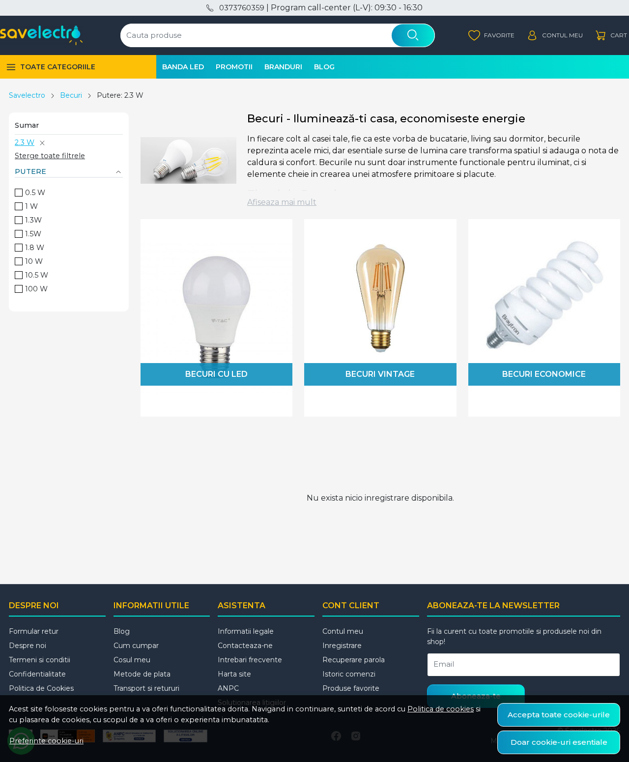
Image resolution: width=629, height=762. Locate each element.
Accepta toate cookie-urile (559, 714)
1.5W (33, 233)
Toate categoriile (57, 66)
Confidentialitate (37, 674)
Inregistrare (342, 645)
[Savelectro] (41, 35)
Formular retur (33, 631)
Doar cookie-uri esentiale (559, 742)
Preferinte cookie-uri (46, 740)
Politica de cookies (440, 709)
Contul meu (342, 631)
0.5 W (35, 192)
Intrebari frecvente (250, 659)
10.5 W (36, 275)
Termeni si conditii (39, 659)
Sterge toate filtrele (50, 155)
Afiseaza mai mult (281, 202)
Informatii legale (246, 631)
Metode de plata (142, 674)
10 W (34, 261)
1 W (31, 206)
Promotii (234, 66)
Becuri (71, 95)
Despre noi (27, 645)
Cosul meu (132, 659)
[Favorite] (491, 36)
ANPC (228, 688)
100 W (36, 288)
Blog (324, 66)
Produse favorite (350, 688)
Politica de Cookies (41, 688)
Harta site (234, 674)
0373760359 (241, 7)
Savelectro (27, 95)
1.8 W (34, 247)
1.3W (33, 220)
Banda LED (183, 66)
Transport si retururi (146, 688)
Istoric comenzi (348, 674)
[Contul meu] (554, 36)
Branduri (283, 66)
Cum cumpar (136, 645)
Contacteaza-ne (245, 645)
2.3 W (24, 142)
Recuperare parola (353, 659)
